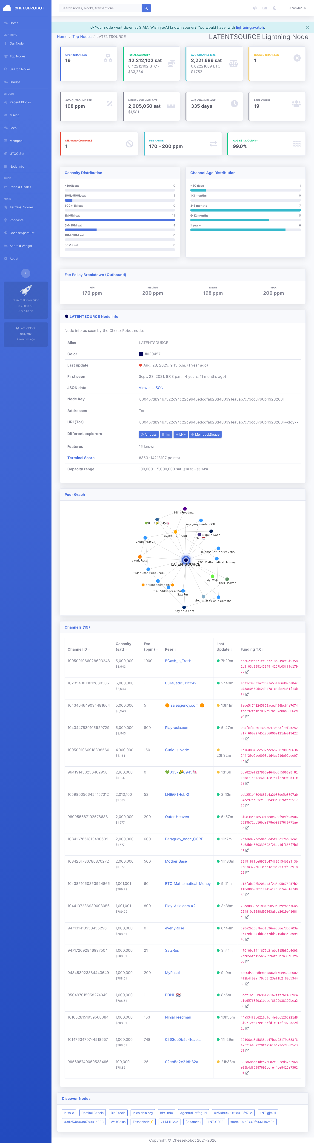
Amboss (150, 434)
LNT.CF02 (215, 1122)
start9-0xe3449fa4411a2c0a (252, 1122)
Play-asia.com (177, 727)
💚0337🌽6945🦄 (181, 772)
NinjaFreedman (178, 1017)
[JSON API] (255, 8)
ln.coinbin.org (143, 1113)
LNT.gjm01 (268, 1113)
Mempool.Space (207, 434)
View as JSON (151, 387)
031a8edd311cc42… (182, 683)
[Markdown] (265, 8)
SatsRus (172, 950)
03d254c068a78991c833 (84, 1122)
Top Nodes (81, 36)
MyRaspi (172, 972)
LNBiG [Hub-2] (178, 794)
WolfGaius (118, 1122)
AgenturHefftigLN (193, 1113)
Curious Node (177, 750)
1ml (167, 434)
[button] (298, 8)
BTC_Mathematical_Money (188, 883)
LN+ (182, 434)
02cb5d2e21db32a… (183, 1061)
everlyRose (174, 928)
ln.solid (69, 1113)
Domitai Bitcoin (92, 1113)
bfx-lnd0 (166, 1113)
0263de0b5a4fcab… (183, 1039)
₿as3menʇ (193, 1122)
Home (62, 36)
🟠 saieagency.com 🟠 (184, 705)
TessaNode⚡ (143, 1122)
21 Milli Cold (169, 1122)
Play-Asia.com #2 (180, 905)
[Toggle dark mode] (274, 8)
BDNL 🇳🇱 (173, 995)
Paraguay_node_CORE (184, 839)
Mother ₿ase (176, 861)
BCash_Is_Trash (178, 660)
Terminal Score (81, 457)
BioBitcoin (118, 1113)
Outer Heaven (177, 816)
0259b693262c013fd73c (233, 1113)
